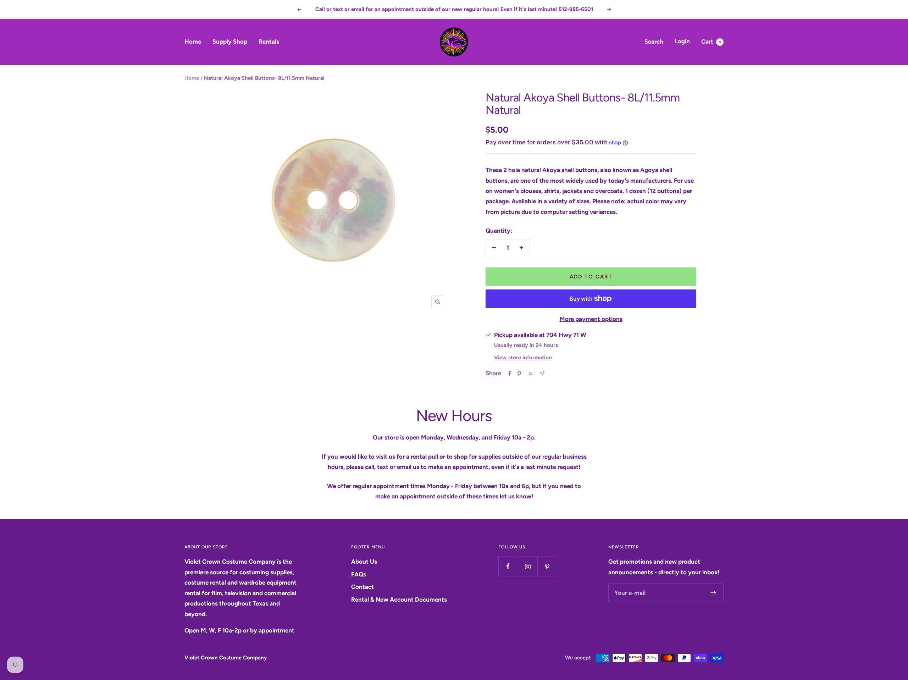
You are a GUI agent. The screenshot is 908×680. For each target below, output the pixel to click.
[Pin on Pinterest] (519, 373)
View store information (523, 357)
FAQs (358, 574)
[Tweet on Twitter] (530, 373)
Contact (362, 586)
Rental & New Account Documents (399, 599)
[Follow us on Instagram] (527, 566)
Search (653, 41)
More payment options (591, 318)
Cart (711, 41)
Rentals (269, 41)
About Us (364, 561)
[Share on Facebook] (509, 373)
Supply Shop (229, 41)
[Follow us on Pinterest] (547, 566)
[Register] (713, 592)
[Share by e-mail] (542, 373)
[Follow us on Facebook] (508, 566)
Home (192, 41)
